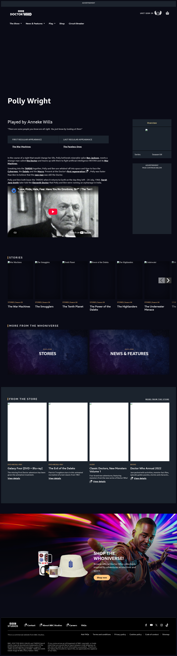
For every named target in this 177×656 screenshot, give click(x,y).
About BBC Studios (52, 625)
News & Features (34, 23)
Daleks (26, 171)
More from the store (157, 399)
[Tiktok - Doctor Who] (166, 625)
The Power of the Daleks (100, 308)
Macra (41, 171)
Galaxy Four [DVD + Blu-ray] (25, 468)
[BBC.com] (13, 626)
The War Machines (21, 146)
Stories (47, 353)
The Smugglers (44, 306)
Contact (31, 625)
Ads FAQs (85, 634)
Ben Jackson (93, 157)
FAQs (84, 625)
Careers (73, 625)
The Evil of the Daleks (62, 468)
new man (39, 175)
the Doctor (32, 160)
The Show (15, 23)
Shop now (102, 577)
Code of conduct (152, 634)
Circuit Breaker (76, 23)
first (76, 171)
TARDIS (29, 168)
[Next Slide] (168, 280)
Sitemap (165, 634)
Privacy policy (120, 634)
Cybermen (13, 171)
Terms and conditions (102, 634)
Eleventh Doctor (40, 182)
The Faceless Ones (72, 146)
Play (51, 23)
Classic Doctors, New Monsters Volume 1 (108, 470)
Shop (62, 23)
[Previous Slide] (161, 280)
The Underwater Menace (154, 308)
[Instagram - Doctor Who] (161, 625)
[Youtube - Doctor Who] (151, 625)
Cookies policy (136, 634)
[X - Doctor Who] (156, 625)
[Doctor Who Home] (21, 13)
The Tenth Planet (72, 306)
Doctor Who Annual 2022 (145, 468)
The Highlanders (127, 306)
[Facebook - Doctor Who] (146, 625)
